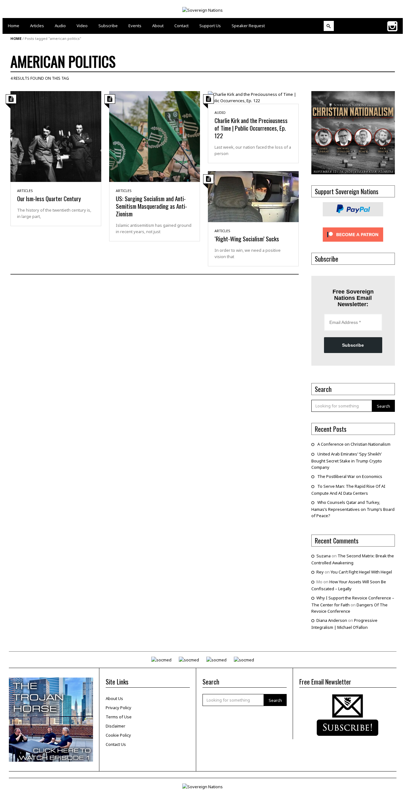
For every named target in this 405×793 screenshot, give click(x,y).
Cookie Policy (118, 735)
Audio (220, 112)
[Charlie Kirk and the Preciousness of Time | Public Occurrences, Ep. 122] (253, 97)
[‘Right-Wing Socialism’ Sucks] (253, 196)
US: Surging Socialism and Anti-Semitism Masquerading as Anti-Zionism (151, 206)
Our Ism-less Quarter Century (49, 198)
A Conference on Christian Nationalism (353, 444)
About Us (114, 698)
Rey (320, 572)
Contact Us (116, 744)
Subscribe (353, 345)
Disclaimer (115, 726)
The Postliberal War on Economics (349, 476)
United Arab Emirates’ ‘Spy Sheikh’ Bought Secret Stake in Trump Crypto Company (346, 460)
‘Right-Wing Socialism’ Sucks (247, 238)
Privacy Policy (118, 707)
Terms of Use (119, 717)
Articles (25, 190)
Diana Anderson (331, 620)
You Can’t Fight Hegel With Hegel (361, 572)
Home (16, 38)
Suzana (323, 556)
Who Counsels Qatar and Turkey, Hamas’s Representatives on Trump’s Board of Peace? (353, 508)
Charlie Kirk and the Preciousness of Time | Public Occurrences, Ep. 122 (251, 128)
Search (383, 406)
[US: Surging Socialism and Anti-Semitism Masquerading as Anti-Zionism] (154, 136)
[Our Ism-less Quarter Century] (55, 136)
